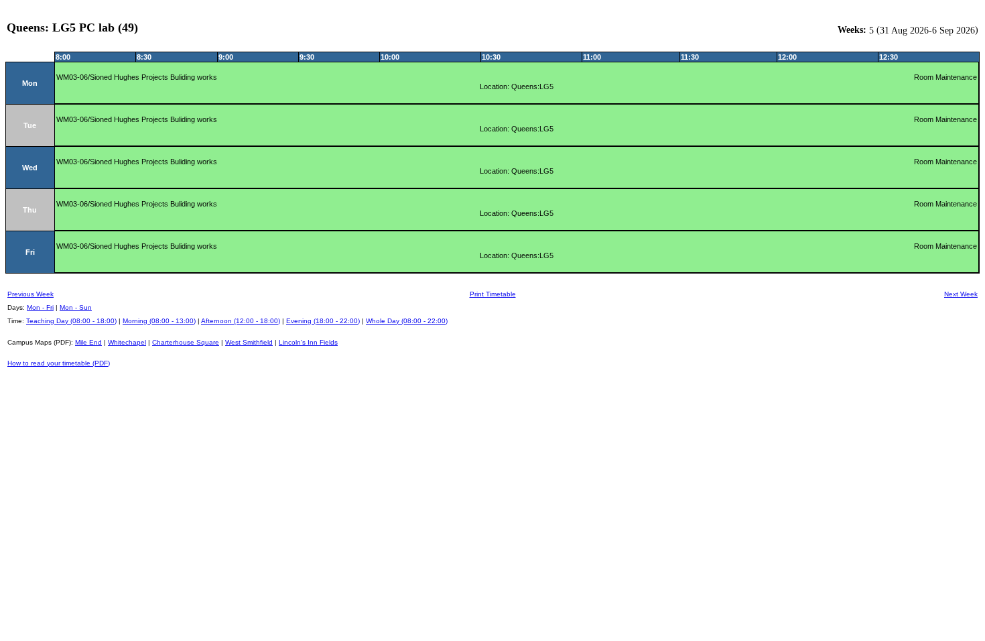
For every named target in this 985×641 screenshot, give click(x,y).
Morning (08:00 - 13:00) (159, 321)
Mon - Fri (40, 307)
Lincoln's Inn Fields (308, 342)
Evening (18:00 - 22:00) (323, 321)
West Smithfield (249, 342)
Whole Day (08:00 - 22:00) (407, 321)
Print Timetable (493, 294)
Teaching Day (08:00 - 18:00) (71, 321)
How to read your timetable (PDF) (58, 363)
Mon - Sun (76, 307)
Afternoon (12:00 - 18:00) (240, 321)
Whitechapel (127, 342)
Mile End (88, 342)
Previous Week (30, 294)
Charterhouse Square (185, 342)
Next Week (961, 294)
